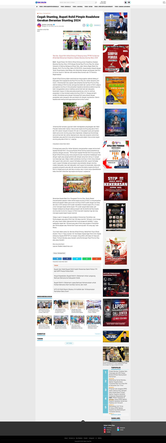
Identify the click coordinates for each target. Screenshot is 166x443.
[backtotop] (83, 422)
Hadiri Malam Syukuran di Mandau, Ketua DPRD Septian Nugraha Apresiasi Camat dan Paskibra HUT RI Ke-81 (118, 400)
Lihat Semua (69, 343)
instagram (91, 438)
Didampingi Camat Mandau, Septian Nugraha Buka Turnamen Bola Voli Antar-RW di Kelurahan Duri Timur (118, 382)
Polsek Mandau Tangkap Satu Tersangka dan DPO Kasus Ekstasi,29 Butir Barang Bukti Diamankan (118, 373)
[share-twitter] (87, 25)
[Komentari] (96, 258)
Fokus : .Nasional (78, 6)
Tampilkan (97, 333)
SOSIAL (100, 438)
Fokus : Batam (88, 6)
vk (96, 438)
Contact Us (72, 438)
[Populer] (129, 2)
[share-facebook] (84, 25)
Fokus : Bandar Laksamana (122, 6)
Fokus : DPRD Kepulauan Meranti (103, 6)
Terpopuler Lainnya (116, 414)
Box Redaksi (79, 438)
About (66, 438)
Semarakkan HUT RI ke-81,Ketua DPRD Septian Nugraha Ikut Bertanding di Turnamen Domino (117, 408)
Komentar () (97, 25)
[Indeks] (125, 2)
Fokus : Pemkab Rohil (45, 13)
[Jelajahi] (164, 2)
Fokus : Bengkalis (66, 6)
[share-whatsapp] (91, 25)
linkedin (86, 438)
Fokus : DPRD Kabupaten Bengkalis (49, 6)
